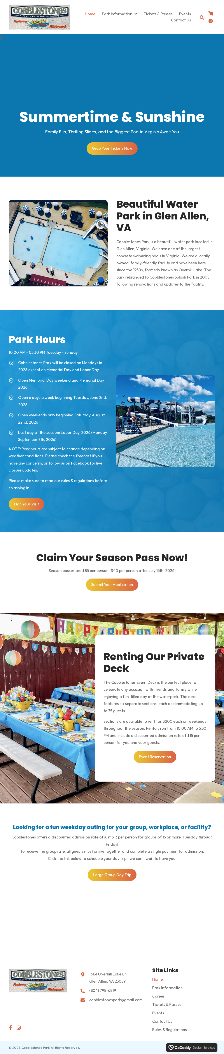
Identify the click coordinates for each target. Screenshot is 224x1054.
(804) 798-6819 (102, 990)
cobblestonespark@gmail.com (116, 999)
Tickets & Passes (166, 1004)
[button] (10, 1027)
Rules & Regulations (169, 1029)
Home (157, 979)
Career (158, 996)
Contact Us (162, 1021)
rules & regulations (77, 480)
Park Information (167, 987)
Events (158, 1012)
